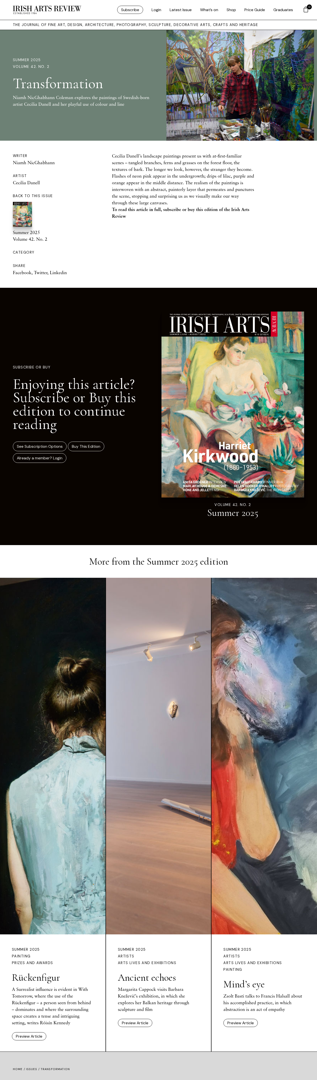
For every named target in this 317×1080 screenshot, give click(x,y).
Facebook (22, 272)
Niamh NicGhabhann (34, 162)
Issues (31, 1069)
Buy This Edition (86, 446)
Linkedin (58, 272)
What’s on (209, 9)
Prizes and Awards (32, 963)
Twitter (40, 272)
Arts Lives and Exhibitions (147, 963)
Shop (231, 9)
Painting (21, 956)
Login (156, 9)
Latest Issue (181, 9)
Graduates (283, 9)
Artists (126, 956)
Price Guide (254, 9)
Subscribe (130, 9)
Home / (19, 1069)
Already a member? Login (39, 458)
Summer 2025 (27, 60)
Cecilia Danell (26, 182)
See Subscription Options (40, 446)
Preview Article (29, 1036)
